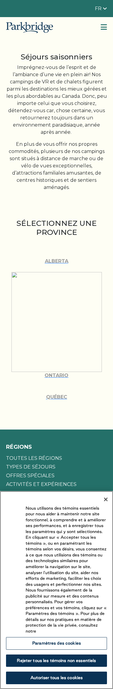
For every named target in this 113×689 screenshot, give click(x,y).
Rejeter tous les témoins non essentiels (56, 660)
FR (99, 8)
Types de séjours (30, 467)
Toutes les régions (34, 458)
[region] (56, 590)
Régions (19, 447)
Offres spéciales (30, 475)
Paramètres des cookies (56, 643)
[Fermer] (105, 499)
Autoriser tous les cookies (56, 677)
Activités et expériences (41, 484)
